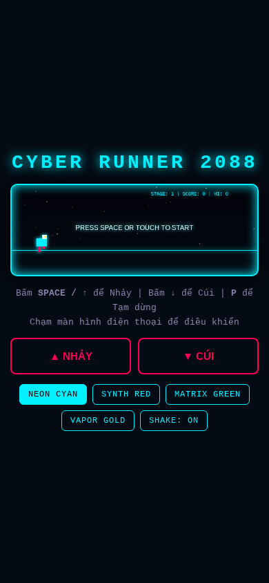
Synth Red (126, 394)
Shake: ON (174, 421)
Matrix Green (208, 394)
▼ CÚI (198, 356)
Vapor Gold (98, 421)
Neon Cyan (53, 394)
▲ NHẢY (71, 356)
